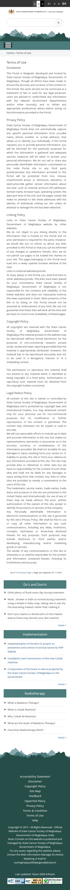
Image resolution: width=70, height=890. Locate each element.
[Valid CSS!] (15, 881)
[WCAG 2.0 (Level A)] (53, 881)
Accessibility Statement (35, 776)
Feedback (35, 796)
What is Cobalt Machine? (22, 709)
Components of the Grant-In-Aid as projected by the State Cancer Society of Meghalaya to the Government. (35, 673)
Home (10, 53)
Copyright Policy (35, 786)
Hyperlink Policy (35, 801)
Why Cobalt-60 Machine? (22, 716)
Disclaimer (35, 781)
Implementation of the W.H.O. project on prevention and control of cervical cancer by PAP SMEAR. (35, 647)
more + (62, 625)
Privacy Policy (35, 806)
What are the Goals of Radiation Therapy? (31, 723)
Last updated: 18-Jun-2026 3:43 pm (35, 874)
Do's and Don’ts (35, 584)
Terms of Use (16, 62)
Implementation (35, 634)
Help (35, 820)
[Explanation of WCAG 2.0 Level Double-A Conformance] (33, 881)
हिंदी (64, 4)
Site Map (35, 791)
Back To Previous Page (20, 572)
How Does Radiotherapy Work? (26, 730)
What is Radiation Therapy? (23, 703)
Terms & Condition (35, 810)
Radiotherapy (35, 693)
